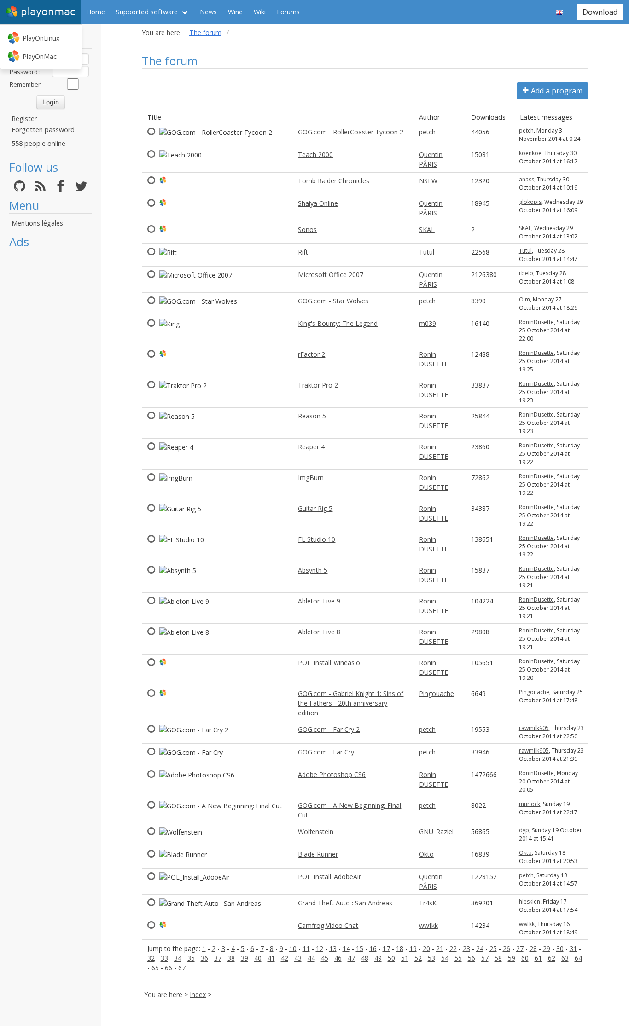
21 (439, 948)
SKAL (427, 229)
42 (284, 958)
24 (479, 948)
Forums (288, 11)
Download (599, 12)
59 (511, 958)
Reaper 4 (311, 446)
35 (191, 958)
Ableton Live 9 (319, 601)
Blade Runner (318, 854)
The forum (205, 32)
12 (319, 948)
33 (164, 958)
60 (525, 958)
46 (338, 958)
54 (444, 958)
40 (258, 958)
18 (399, 948)
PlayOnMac (40, 56)
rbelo (526, 273)
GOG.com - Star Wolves (333, 300)
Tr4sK (428, 902)
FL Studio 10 (316, 539)
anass (526, 179)
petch (427, 132)
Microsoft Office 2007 (330, 274)
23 (466, 948)
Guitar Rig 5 (315, 508)
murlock (529, 804)
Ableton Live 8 (319, 631)
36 (204, 958)
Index (198, 994)
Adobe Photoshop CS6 (332, 774)
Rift (303, 252)
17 (386, 948)
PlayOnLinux (41, 38)
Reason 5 (312, 416)
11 (306, 948)
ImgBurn (311, 477)
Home (95, 11)
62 (551, 958)
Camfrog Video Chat (328, 925)
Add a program (556, 91)
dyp (524, 830)
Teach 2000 (315, 154)
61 (538, 958)
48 (364, 958)
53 (431, 958)
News (208, 11)
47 (351, 958)
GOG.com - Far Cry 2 (329, 729)
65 (155, 967)
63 (565, 958)
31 (573, 948)
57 (485, 958)
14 (346, 948)
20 (426, 948)
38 (231, 958)
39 (244, 958)
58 (498, 958)
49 (378, 958)
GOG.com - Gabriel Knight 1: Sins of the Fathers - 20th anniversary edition (350, 703)
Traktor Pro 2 (318, 385)
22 (453, 948)
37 (217, 958)
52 (418, 958)
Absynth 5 (312, 570)
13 (333, 948)
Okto (426, 854)
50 (391, 958)
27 (520, 948)
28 (533, 948)
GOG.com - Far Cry (326, 752)
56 (471, 958)
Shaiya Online (318, 203)
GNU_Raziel (436, 831)
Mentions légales (37, 223)
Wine (235, 11)
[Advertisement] (50, 392)
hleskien (529, 901)
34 (177, 958)
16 (373, 948)
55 (458, 958)
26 (506, 948)
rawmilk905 (534, 728)
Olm (524, 299)
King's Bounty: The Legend (338, 323)
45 (324, 958)
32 (151, 958)
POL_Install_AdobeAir (329, 876)
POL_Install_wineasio (329, 662)
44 (311, 958)
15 (359, 948)
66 (168, 967)
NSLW (428, 180)
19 (413, 948)
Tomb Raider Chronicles (333, 180)
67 (182, 967)
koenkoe (530, 153)
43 (298, 958)
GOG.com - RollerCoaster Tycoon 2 (350, 132)
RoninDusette (536, 322)
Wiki (260, 11)
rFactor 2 (311, 354)
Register (24, 118)
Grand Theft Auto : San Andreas (345, 902)
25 (493, 948)
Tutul (426, 252)
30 (560, 948)
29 (546, 948)
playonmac (48, 12)
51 (404, 958)
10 (293, 948)
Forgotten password (43, 129)
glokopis (530, 202)
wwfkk (428, 925)
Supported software (147, 11)
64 (578, 958)
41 (271, 958)
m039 (427, 323)
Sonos (307, 229)
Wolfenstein (315, 831)
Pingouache (436, 693)
